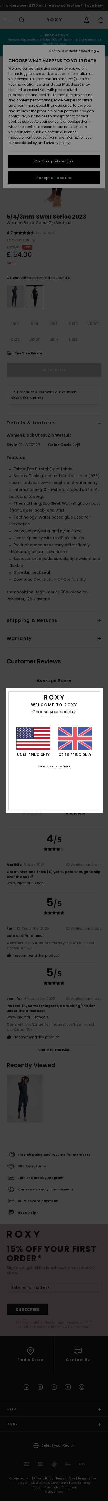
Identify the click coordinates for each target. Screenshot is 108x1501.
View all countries (54, 766)
